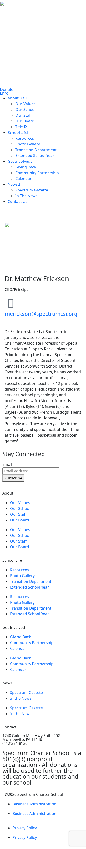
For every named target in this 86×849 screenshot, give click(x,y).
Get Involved (19, 161)
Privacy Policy (24, 828)
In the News (21, 698)
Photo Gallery (27, 144)
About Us (16, 98)
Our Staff (23, 115)
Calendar (23, 178)
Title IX (21, 126)
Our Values (25, 103)
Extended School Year (34, 155)
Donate (6, 89)
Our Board (24, 121)
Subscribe (13, 478)
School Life (17, 132)
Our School (25, 109)
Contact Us (17, 201)
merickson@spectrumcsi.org (41, 314)
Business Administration (34, 804)
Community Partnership (37, 172)
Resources (24, 138)
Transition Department (36, 149)
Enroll (5, 93)
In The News (26, 195)
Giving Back (25, 167)
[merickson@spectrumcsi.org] (11, 303)
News (13, 184)
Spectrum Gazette (31, 190)
